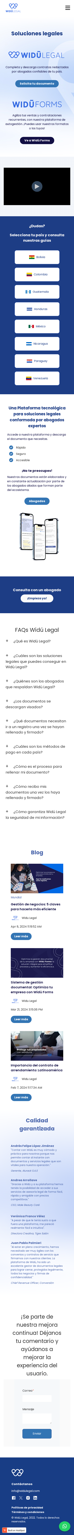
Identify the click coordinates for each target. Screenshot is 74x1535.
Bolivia (40, 257)
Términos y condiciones (27, 1512)
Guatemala (41, 292)
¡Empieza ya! (37, 598)
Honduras (40, 309)
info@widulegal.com (25, 1491)
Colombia (40, 274)
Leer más (21, 936)
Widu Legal (29, 918)
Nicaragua (40, 344)
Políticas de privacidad (27, 1507)
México (41, 326)
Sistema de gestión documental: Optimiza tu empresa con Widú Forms (32, 987)
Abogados (37, 501)
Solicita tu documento (37, 84)
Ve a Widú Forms (37, 140)
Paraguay (40, 361)
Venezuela (40, 378)
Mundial (16, 897)
